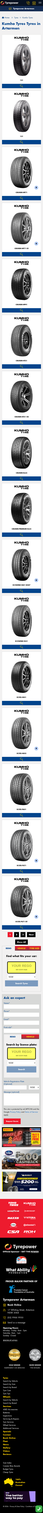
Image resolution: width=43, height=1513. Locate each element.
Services (7, 1406)
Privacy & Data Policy (17, 1506)
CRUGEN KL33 (21, 473)
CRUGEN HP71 (21, 192)
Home (6, 17)
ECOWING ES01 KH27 (21, 585)
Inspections (7, 1415)
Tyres (5, 1378)
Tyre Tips (6, 1393)
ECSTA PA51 (21, 809)
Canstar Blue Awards (11, 1466)
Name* (7, 1003)
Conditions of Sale (32, 1506)
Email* (6, 1019)
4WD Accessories (10, 1409)
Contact (7, 1434)
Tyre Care (7, 1390)
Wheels (6, 1396)
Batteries (6, 1412)
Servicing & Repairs (11, 1419)
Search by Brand (10, 1387)
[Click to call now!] (28, 3)
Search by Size (9, 1384)
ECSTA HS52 (21, 753)
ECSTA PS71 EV (21, 922)
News (6, 1444)
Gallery (6, 1447)
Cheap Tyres (8, 1472)
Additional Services (11, 1428)
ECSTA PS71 (21, 866)
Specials (7, 1431)
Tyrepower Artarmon (23, 8)
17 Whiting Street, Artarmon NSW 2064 (21, 1311)
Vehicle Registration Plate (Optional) (14, 1082)
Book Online (9, 1438)
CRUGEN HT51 (21, 361)
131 (21, 136)
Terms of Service (31, 1112)
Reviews (7, 1454)
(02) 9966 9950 (15, 1317)
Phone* (7, 1011)
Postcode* (8, 1027)
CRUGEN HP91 (21, 305)
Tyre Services (8, 1422)
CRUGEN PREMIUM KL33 (21, 529)
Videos (6, 1451)
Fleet (5, 1441)
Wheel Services (9, 1425)
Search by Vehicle (10, 1381)
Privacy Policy (15, 1112)
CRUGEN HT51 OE (21, 417)
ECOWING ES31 (21, 641)
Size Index (7, 1463)
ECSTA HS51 (21, 697)
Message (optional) (11, 1092)
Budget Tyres (8, 1469)
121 (21, 80)
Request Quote (12, 1121)
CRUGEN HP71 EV (21, 248)
